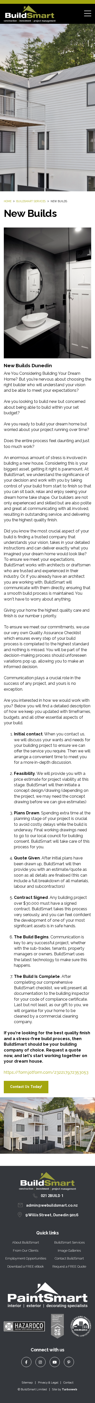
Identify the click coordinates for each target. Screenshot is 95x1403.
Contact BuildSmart (69, 1258)
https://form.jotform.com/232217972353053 (46, 1072)
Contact (68, 1382)
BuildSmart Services (31, 201)
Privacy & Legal (48, 1382)
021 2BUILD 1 (52, 1196)
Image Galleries (69, 1250)
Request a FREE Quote (69, 1266)
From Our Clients (25, 1250)
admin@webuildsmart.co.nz (52, 1205)
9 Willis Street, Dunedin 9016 (52, 1215)
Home (7, 201)
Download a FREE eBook (25, 1266)
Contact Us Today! (26, 1087)
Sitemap (27, 1382)
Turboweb (69, 1389)
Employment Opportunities (25, 1258)
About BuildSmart (25, 1242)
